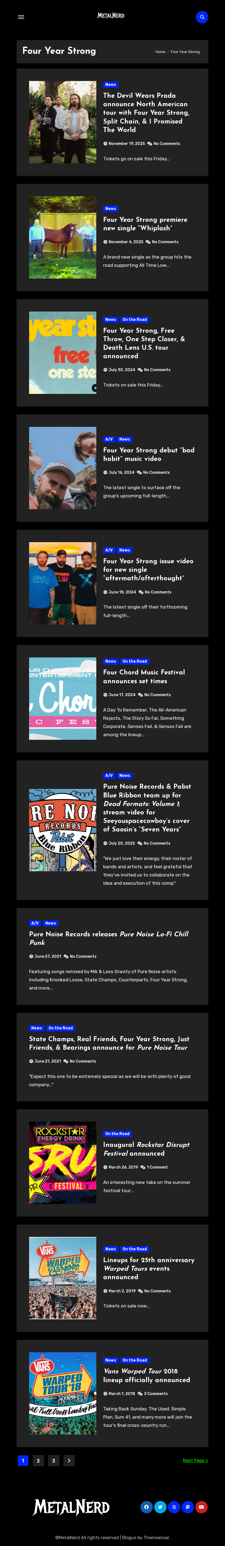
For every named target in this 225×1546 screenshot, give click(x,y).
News (110, 84)
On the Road (135, 319)
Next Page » (195, 1460)
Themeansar (156, 1537)
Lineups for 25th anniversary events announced (149, 1269)
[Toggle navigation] (21, 17)
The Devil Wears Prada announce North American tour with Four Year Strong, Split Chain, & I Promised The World (146, 113)
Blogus (129, 1537)
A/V (109, 439)
